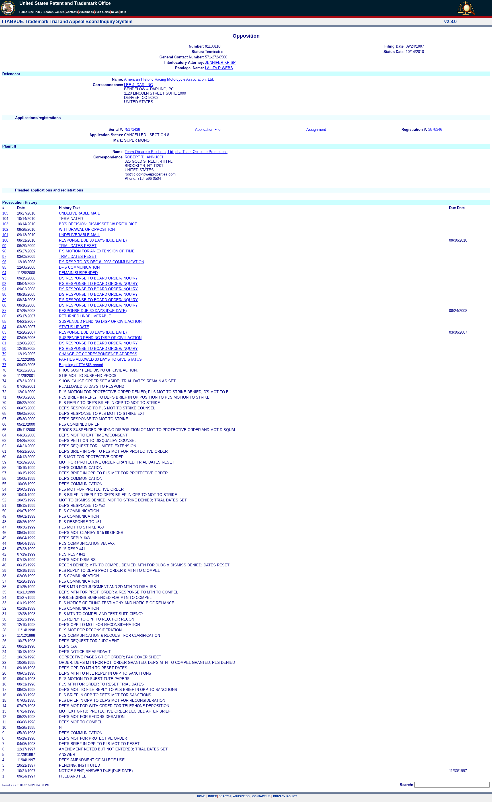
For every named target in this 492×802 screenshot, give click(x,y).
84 (4, 327)
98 (4, 251)
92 (4, 283)
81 (4, 343)
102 (5, 229)
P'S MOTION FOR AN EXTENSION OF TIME (97, 251)
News (115, 11)
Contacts (72, 11)
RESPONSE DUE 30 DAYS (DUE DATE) (93, 240)
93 (4, 278)
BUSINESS (241, 796)
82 (4, 338)
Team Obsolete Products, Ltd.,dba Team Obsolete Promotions (176, 152)
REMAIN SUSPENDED (78, 273)
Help (123, 11)
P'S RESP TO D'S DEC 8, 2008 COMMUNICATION (101, 262)
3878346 (435, 129)
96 (4, 262)
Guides (60, 11)
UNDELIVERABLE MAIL (79, 213)
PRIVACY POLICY (285, 796)
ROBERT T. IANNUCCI (144, 157)
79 (4, 354)
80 (4, 348)
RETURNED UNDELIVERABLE (85, 316)
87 (4, 311)
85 (4, 321)
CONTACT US (261, 796)
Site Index (35, 11)
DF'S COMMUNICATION (79, 267)
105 (5, 213)
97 (4, 256)
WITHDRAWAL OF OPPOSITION (87, 229)
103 (5, 224)
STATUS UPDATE (74, 327)
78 (4, 359)
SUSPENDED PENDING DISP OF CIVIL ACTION (100, 321)
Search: (406, 785)
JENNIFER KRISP (220, 62)
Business (86, 11)
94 (4, 273)
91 (4, 289)
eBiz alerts (102, 11)
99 (4, 246)
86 (4, 316)
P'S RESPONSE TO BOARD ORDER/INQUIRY (98, 283)
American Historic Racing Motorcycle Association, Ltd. (169, 79)
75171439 (132, 129)
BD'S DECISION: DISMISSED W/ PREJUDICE (98, 224)
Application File (207, 129)
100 (5, 240)
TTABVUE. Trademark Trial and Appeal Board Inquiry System (66, 21)
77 (4, 365)
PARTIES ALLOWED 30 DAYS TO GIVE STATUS (100, 359)
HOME (201, 796)
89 (4, 300)
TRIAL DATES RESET (78, 246)
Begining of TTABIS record (81, 365)
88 (4, 305)
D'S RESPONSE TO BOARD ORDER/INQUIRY (98, 278)
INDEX (212, 796)
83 (4, 332)
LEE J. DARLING (138, 85)
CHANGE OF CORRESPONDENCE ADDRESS (98, 354)
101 (5, 235)
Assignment (316, 129)
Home (23, 11)
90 (4, 294)
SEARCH (225, 796)
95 (4, 267)
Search (49, 11)
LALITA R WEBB (219, 68)
